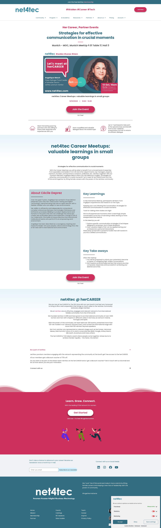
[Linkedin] (99, 467)
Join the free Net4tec (80, 2)
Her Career (70, 27)
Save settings (151, 522)
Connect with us (36, 368)
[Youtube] (116, 467)
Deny (135, 522)
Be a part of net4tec (37, 350)
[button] (140, 9)
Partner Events (88, 27)
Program (53, 18)
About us (101, 18)
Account (121, 18)
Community (40, 18)
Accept (120, 522)
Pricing (111, 18)
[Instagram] (105, 467)
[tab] (80, 350)
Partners (89, 18)
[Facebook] (110, 467)
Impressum (137, 525)
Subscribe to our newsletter (68, 470)
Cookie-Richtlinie (129, 525)
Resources (76, 18)
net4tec (58, 311)
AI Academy (65, 18)
